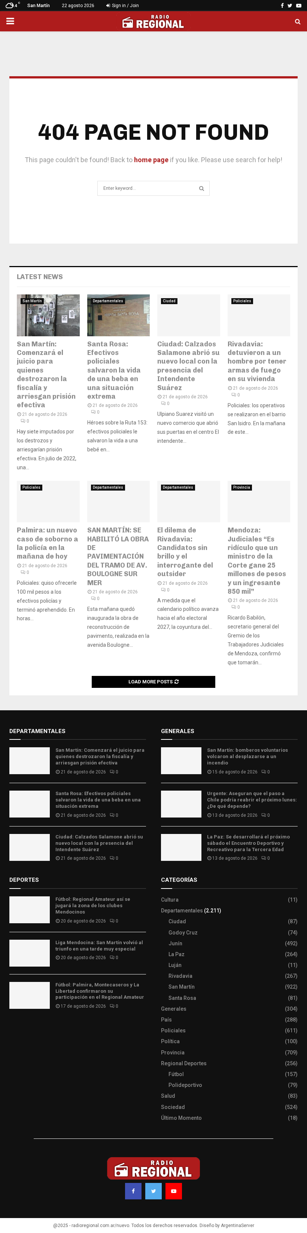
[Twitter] (153, 1191)
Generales (173, 1009)
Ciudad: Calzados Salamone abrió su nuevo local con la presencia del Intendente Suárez (188, 366)
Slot (14, 1028)
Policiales (242, 301)
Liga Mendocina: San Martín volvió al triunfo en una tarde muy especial (99, 946)
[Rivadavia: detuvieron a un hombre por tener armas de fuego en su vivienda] (259, 315)
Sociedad (173, 1107)
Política (170, 1041)
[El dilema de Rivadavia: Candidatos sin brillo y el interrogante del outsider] (188, 502)
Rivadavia (180, 976)
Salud (168, 1096)
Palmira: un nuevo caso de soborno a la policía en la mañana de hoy (47, 543)
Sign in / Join (125, 5)
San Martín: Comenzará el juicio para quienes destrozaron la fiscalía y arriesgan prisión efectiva (46, 375)
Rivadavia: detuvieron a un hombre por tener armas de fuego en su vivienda (257, 361)
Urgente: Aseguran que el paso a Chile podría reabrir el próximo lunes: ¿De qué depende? (252, 800)
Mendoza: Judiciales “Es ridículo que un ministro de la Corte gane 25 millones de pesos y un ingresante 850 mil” (257, 561)
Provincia (241, 487)
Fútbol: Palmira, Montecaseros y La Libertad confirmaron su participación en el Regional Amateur (99, 991)
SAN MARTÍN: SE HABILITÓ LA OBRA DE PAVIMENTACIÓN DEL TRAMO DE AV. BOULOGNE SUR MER (118, 556)
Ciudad (169, 301)
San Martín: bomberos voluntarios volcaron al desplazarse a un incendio (247, 756)
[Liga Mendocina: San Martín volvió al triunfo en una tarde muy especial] (29, 953)
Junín (175, 943)
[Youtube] (173, 1191)
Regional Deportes (184, 1063)
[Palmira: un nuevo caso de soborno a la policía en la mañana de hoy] (48, 502)
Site (24, 1028)
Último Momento (181, 1118)
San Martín (32, 301)
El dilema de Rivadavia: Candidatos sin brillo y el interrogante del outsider (185, 552)
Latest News (40, 277)
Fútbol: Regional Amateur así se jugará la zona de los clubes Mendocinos (92, 905)
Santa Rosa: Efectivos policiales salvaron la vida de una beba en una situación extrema (114, 370)
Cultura (170, 900)
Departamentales (108, 301)
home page (151, 160)
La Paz (176, 954)
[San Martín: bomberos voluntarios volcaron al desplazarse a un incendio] (181, 760)
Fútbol (176, 1074)
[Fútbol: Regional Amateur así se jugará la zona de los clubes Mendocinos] (29, 909)
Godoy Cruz (183, 933)
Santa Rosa (182, 998)
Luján (175, 965)
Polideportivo (185, 1085)
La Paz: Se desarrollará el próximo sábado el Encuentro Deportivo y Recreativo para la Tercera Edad (248, 843)
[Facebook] (133, 1191)
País (166, 1020)
